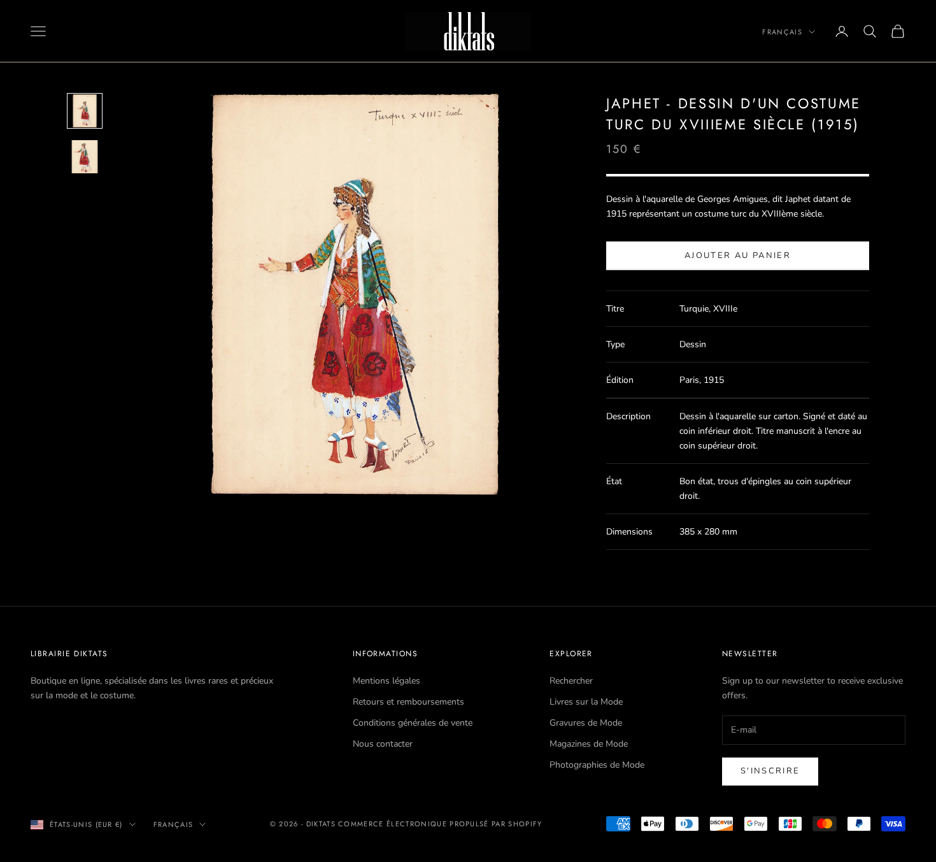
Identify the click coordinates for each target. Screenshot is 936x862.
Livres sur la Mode (586, 702)
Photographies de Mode (597, 765)
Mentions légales (386, 681)
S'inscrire (770, 771)
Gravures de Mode (586, 723)
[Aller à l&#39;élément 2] (85, 157)
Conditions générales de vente (412, 723)
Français (782, 32)
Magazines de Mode (589, 744)
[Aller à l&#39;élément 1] (85, 111)
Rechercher (571, 681)
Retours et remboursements (408, 702)
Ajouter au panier (737, 255)
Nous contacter (383, 744)
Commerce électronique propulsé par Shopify (440, 824)
